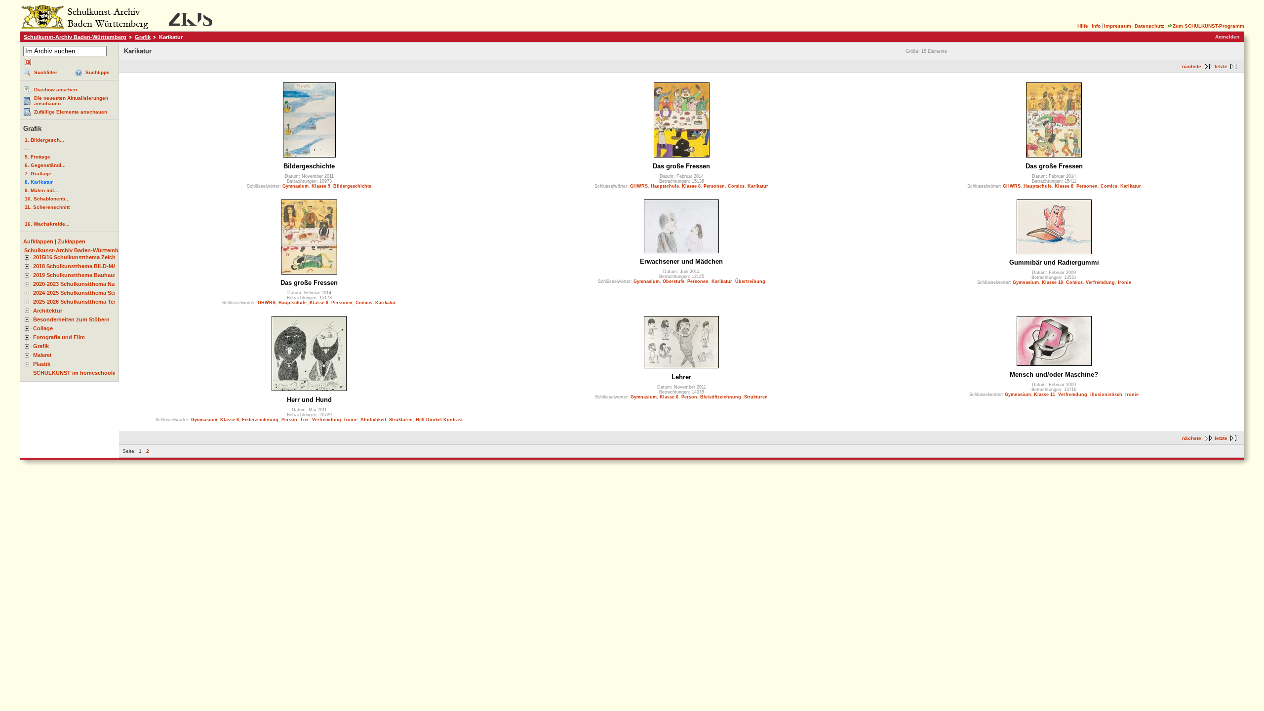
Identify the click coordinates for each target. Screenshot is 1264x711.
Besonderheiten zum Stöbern (71, 319)
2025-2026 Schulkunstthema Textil (77, 302)
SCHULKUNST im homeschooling (77, 373)
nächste (1191, 66)
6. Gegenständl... (45, 165)
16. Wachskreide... (47, 224)
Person (289, 419)
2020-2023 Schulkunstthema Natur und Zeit (89, 284)
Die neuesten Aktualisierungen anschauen (71, 100)
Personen (714, 186)
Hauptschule (665, 186)
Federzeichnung (260, 419)
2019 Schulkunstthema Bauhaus (75, 275)
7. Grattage (38, 173)
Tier (304, 419)
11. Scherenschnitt (47, 207)
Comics (736, 186)
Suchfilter (45, 72)
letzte (1221, 66)
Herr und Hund (309, 399)
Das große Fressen (681, 166)
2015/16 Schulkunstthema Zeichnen (79, 257)
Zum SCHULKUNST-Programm (1208, 26)
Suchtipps (97, 72)
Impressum (1117, 26)
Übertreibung (750, 281)
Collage (43, 328)
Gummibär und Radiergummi (1054, 262)
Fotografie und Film (59, 337)
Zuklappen (71, 241)
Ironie (1124, 282)
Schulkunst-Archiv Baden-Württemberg (75, 37)
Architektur (47, 311)
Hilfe (1082, 26)
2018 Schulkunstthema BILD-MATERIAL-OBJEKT (96, 266)
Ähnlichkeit (373, 419)
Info (1096, 26)
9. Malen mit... (41, 190)
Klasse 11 (1044, 394)
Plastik (41, 364)
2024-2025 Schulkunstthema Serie (76, 293)
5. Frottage (37, 156)
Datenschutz (1149, 26)
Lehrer (681, 377)
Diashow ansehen (55, 89)
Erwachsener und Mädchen (681, 261)
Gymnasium (295, 186)
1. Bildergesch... (44, 140)
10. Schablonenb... (47, 198)
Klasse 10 (1052, 282)
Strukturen (401, 419)
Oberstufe (673, 281)
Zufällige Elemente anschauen (70, 112)
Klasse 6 (229, 419)
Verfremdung (1100, 282)
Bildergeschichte (309, 166)
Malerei (42, 355)
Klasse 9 (321, 186)
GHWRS (639, 186)
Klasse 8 (691, 186)
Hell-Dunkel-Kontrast (439, 419)
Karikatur (758, 186)
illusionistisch (1106, 394)
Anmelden (1227, 37)
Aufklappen (38, 241)
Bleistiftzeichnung (720, 397)
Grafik (143, 37)
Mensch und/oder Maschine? (1054, 374)
